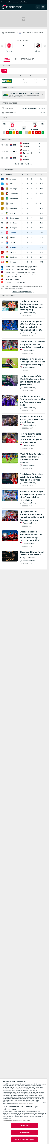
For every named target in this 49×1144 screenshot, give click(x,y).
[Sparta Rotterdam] (7, 208)
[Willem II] (7, 252)
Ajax (11, 203)
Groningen (14, 198)
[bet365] (7, 81)
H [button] (35, 174)
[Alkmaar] (7, 179)
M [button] (41, 174)
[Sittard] (7, 213)
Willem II (13, 252)
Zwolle (12, 242)
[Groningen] (7, 198)
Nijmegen (13, 228)
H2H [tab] (15, 59)
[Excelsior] (7, 223)
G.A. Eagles (14, 189)
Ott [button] (23, 174)
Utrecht (38, 51)
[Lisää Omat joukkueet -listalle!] (2, 46)
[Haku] (38, 7)
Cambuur (13, 262)
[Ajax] (7, 203)
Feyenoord (14, 194)
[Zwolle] (7, 242)
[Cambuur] (7, 262)
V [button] (27, 174)
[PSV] (7, 184)
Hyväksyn (24, 1126)
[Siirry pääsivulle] (14, 7)
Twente (9, 51)
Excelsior (13, 223)
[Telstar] (7, 237)
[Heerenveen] (7, 218)
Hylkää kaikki (24, 1132)
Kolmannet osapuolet (26, 1103)
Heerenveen (14, 218)
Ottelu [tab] (7, 59)
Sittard (12, 213)
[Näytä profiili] (9, 45)
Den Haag (13, 257)
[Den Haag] (7, 257)
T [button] (31, 174)
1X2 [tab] (4, 71)
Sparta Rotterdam (14, 208)
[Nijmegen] (7, 227)
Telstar (12, 237)
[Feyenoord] (7, 193)
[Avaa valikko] (43, 7)
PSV (11, 184)
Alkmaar (13, 179)
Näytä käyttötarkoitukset (24, 1139)
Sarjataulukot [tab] (27, 59)
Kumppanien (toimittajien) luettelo (16, 1120)
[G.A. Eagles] (7, 188)
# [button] (1, 174)
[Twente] (7, 232)
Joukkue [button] (9, 174)
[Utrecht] (7, 247)
